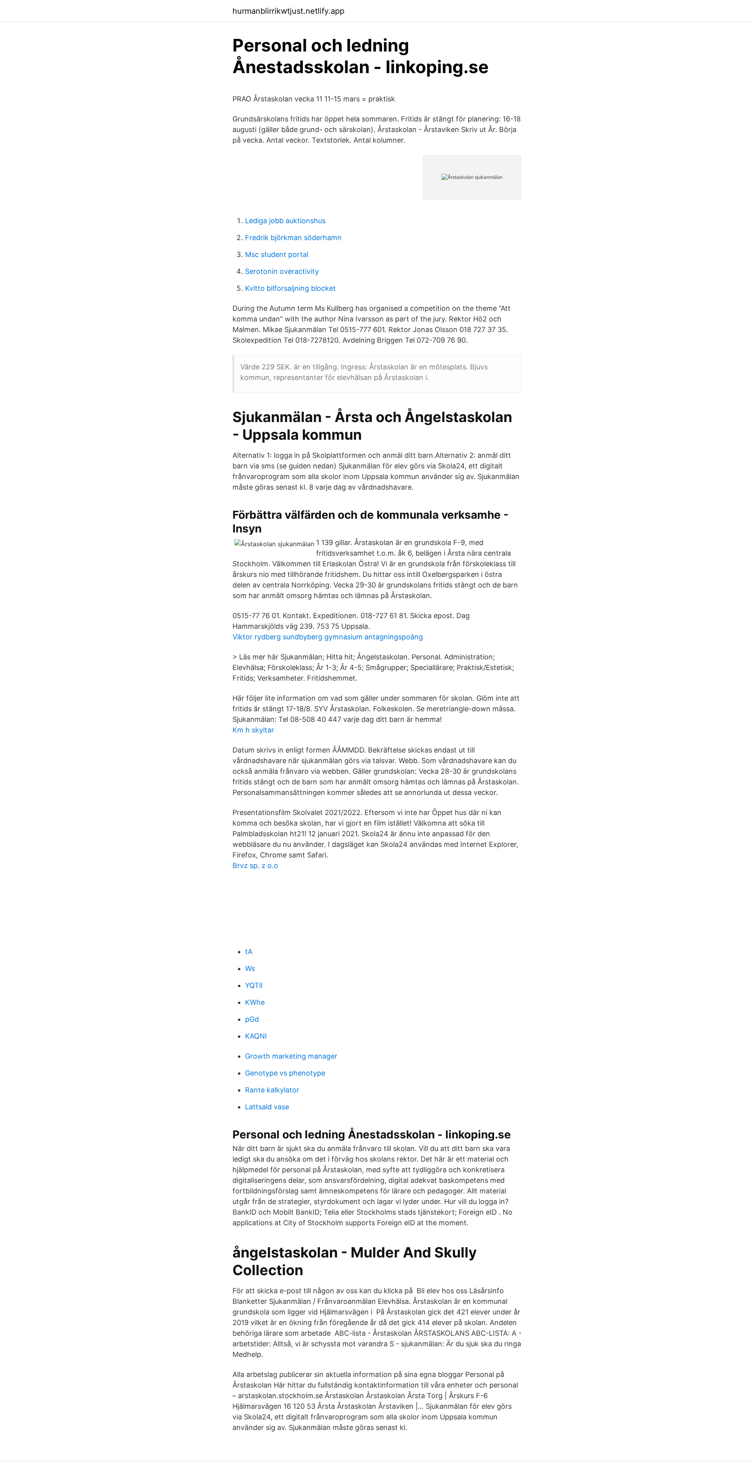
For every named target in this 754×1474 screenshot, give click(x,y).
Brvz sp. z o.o (255, 865)
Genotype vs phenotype (285, 1073)
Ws (250, 968)
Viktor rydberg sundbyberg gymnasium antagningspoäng (327, 637)
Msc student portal (276, 254)
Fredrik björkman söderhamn (293, 237)
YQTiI (254, 985)
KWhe (255, 1002)
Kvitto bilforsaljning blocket (290, 288)
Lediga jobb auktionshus (285, 221)
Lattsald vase (267, 1107)
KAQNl (256, 1036)
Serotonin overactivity (282, 271)
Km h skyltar (253, 730)
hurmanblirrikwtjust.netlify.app (288, 11)
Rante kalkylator (272, 1090)
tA (249, 951)
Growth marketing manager (291, 1056)
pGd (252, 1019)
